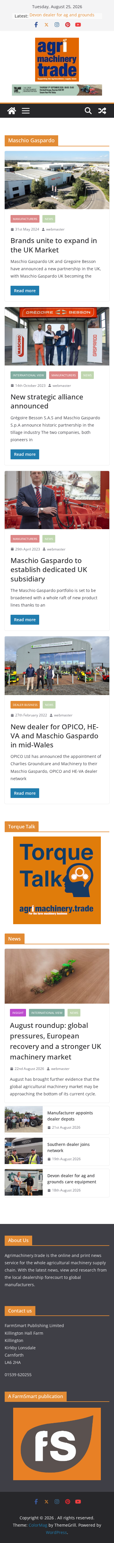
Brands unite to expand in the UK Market (54, 244)
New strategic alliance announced (47, 401)
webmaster (55, 229)
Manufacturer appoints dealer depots (70, 1116)
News (49, 219)
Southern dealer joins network (68, 1147)
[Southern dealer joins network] (24, 1152)
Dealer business (25, 705)
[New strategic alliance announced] (57, 336)
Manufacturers (25, 219)
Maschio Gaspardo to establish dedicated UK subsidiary (49, 569)
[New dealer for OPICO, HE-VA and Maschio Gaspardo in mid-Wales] (57, 665)
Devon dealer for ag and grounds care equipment (71, 1178)
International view (28, 375)
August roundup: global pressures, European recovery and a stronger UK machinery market (55, 1040)
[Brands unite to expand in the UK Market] (57, 180)
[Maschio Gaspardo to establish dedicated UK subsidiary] (57, 500)
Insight (18, 1013)
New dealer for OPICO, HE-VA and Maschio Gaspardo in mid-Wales (55, 735)
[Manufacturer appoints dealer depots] (24, 1120)
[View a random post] (102, 111)
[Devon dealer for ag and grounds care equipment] (24, 1183)
